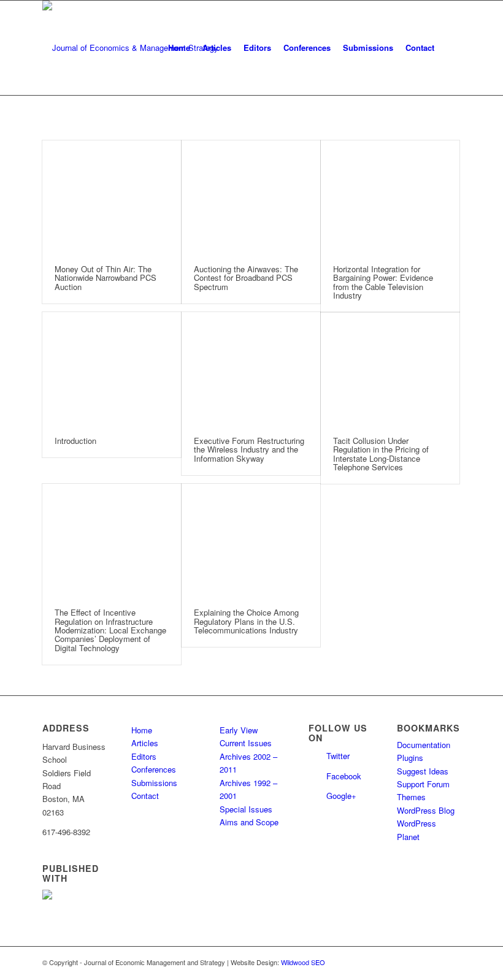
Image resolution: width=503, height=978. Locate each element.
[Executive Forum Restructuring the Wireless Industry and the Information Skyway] (251, 368)
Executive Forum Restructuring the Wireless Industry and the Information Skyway (249, 449)
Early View (239, 730)
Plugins (410, 757)
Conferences (153, 769)
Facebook (343, 776)
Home (141, 730)
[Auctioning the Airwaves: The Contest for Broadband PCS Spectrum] (251, 196)
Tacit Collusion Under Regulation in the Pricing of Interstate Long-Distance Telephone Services (381, 454)
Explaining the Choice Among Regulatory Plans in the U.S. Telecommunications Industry (246, 621)
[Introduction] (111, 368)
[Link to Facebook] (451, 962)
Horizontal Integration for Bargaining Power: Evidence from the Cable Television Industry (383, 282)
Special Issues (246, 809)
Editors (143, 756)
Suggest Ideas (422, 771)
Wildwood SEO (303, 962)
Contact (145, 795)
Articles (144, 743)
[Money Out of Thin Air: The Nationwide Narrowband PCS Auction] (111, 196)
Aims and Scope (249, 822)
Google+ (341, 795)
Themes (411, 797)
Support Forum (423, 784)
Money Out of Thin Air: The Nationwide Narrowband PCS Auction (105, 277)
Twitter (338, 756)
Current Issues (246, 743)
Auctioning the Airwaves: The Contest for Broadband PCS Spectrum (246, 277)
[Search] (450, 48)
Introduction (75, 440)
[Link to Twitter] (433, 962)
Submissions (154, 783)
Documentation (423, 745)
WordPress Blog (426, 810)
